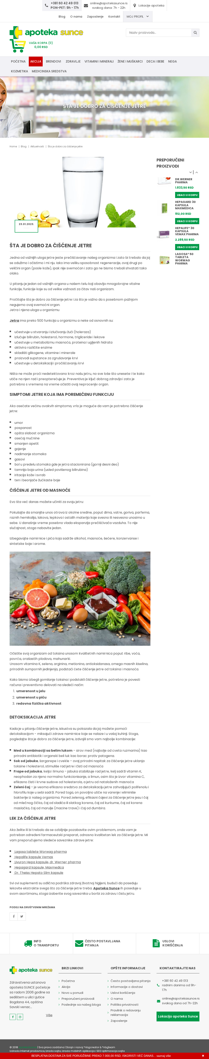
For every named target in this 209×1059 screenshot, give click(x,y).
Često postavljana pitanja (102, 943)
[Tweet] (22, 916)
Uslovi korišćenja (172, 943)
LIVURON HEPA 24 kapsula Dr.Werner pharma (185, 177)
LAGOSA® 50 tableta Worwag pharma (184, 258)
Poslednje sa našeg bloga (81, 1004)
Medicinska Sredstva (49, 71)
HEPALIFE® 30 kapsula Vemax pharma (187, 231)
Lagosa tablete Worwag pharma (40, 851)
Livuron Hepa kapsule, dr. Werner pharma (47, 862)
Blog (62, 17)
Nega (172, 61)
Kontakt (114, 17)
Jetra (14, 320)
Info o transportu (46, 943)
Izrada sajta (53, 1051)
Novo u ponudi (72, 993)
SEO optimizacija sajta (111, 1051)
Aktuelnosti (37, 146)
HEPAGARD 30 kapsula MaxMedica (185, 205)
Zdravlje (73, 61)
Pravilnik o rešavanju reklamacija (126, 1012)
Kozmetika (19, 71)
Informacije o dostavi (127, 987)
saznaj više (164, 1055)
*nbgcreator (91, 1047)
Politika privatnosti (124, 1004)
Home (13, 146)
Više (49, 1015)
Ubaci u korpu (187, 195)
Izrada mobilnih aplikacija (78, 1051)
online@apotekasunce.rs (181, 998)
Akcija (35, 61)
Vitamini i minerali (99, 61)
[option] (178, 185)
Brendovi (53, 61)
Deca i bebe (155, 61)
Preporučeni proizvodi (78, 998)
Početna (18, 61)
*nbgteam (108, 1047)
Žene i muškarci (130, 61)
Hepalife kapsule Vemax (33, 857)
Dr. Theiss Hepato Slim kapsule (38, 872)
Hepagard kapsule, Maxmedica (39, 867)
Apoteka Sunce (106, 888)
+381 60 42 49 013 (175, 980)
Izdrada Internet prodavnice (27, 1051)
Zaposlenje (95, 17)
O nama (76, 17)
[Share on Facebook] (14, 916)
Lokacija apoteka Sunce (178, 1016)
